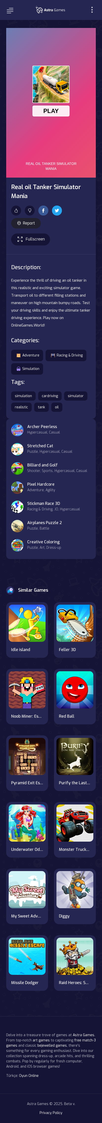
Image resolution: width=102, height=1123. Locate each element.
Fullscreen (35, 239)
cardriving (50, 396)
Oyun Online (29, 1075)
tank (41, 407)
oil (57, 407)
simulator (76, 396)
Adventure (30, 355)
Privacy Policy (51, 1113)
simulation (23, 396)
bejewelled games (52, 1045)
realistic (21, 407)
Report (29, 223)
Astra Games (83, 1035)
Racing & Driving (70, 355)
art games (41, 1040)
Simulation (30, 368)
